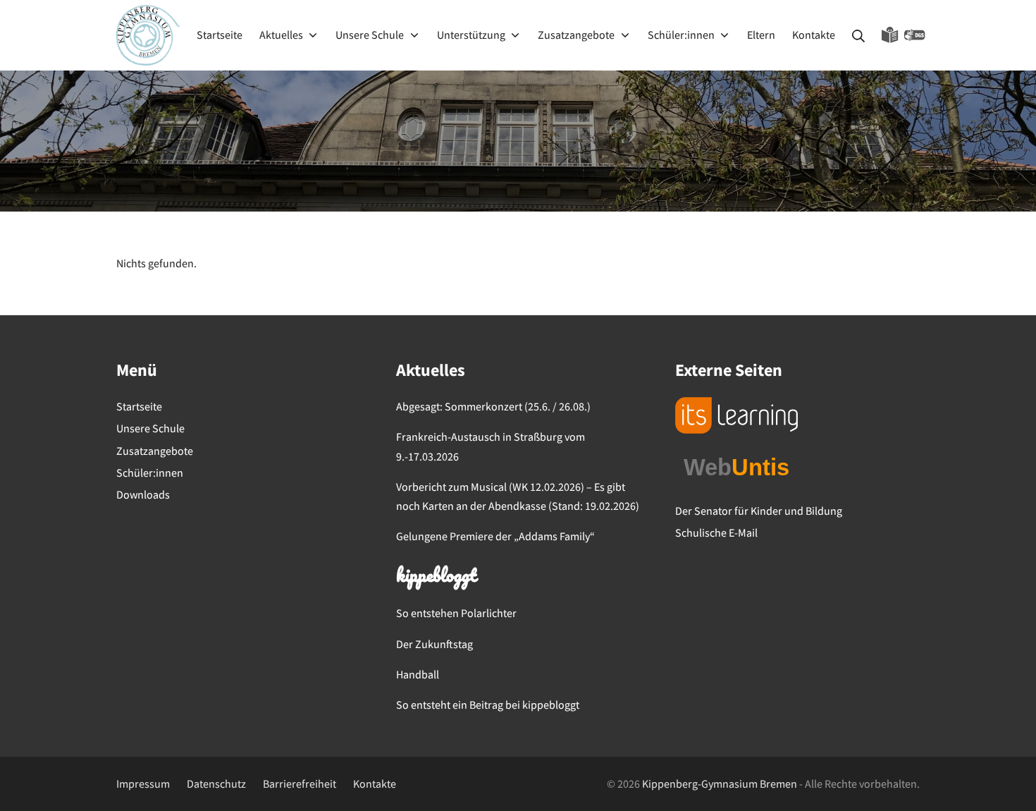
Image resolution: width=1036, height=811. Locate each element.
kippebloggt (436, 576)
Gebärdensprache (914, 35)
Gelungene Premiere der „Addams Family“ (495, 536)
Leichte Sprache (890, 35)
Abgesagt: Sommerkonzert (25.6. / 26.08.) (493, 406)
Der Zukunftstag (434, 644)
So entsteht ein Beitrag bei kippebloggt (487, 704)
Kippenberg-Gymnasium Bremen (719, 783)
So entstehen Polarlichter (456, 613)
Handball (417, 674)
